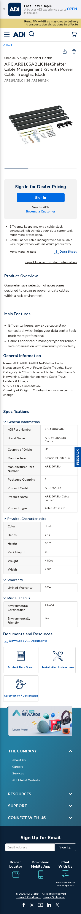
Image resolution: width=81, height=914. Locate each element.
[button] (78, 457)
